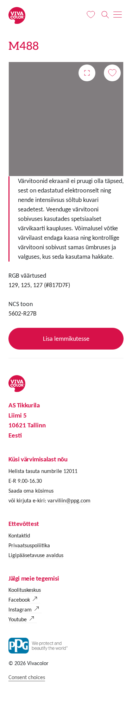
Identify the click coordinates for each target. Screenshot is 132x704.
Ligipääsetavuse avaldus (35, 555)
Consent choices (26, 677)
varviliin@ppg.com (68, 500)
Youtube (17, 619)
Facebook (19, 599)
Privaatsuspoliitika (29, 545)
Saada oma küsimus (31, 490)
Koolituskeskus (24, 590)
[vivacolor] (16, 15)
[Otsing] (105, 15)
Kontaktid (19, 535)
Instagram (20, 609)
